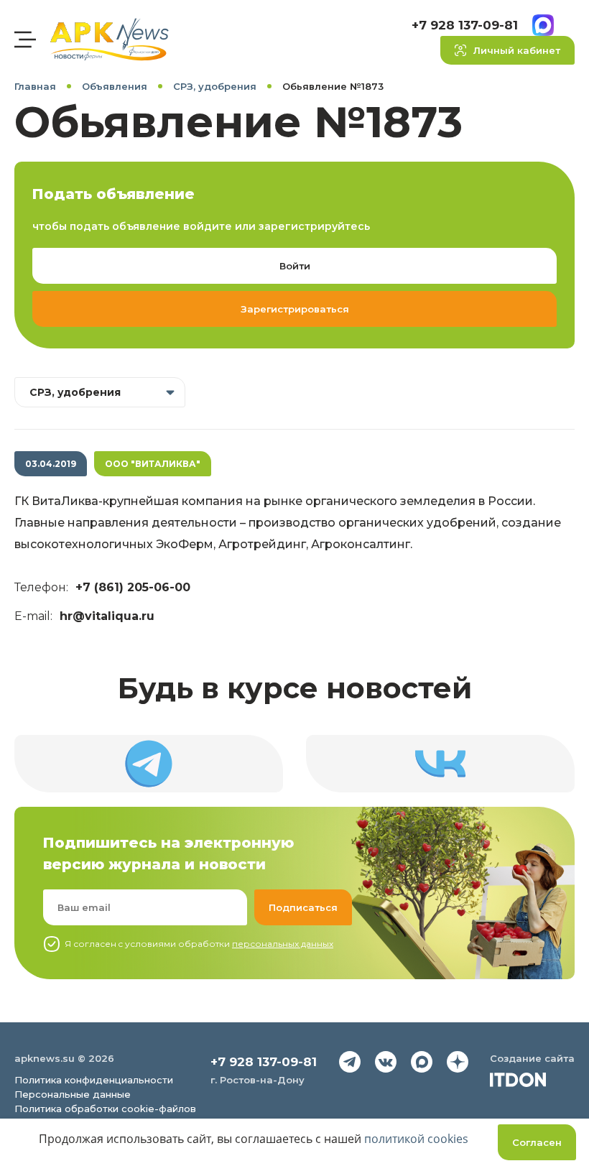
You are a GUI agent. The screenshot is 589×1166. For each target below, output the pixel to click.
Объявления (114, 86)
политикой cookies (416, 1139)
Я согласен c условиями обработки (199, 943)
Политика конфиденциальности (93, 1080)
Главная (35, 86)
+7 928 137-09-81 (465, 25)
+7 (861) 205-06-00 (132, 587)
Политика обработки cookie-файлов (105, 1108)
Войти (294, 266)
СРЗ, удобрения (214, 86)
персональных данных (282, 943)
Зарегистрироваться (295, 309)
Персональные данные (72, 1094)
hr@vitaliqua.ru (107, 616)
